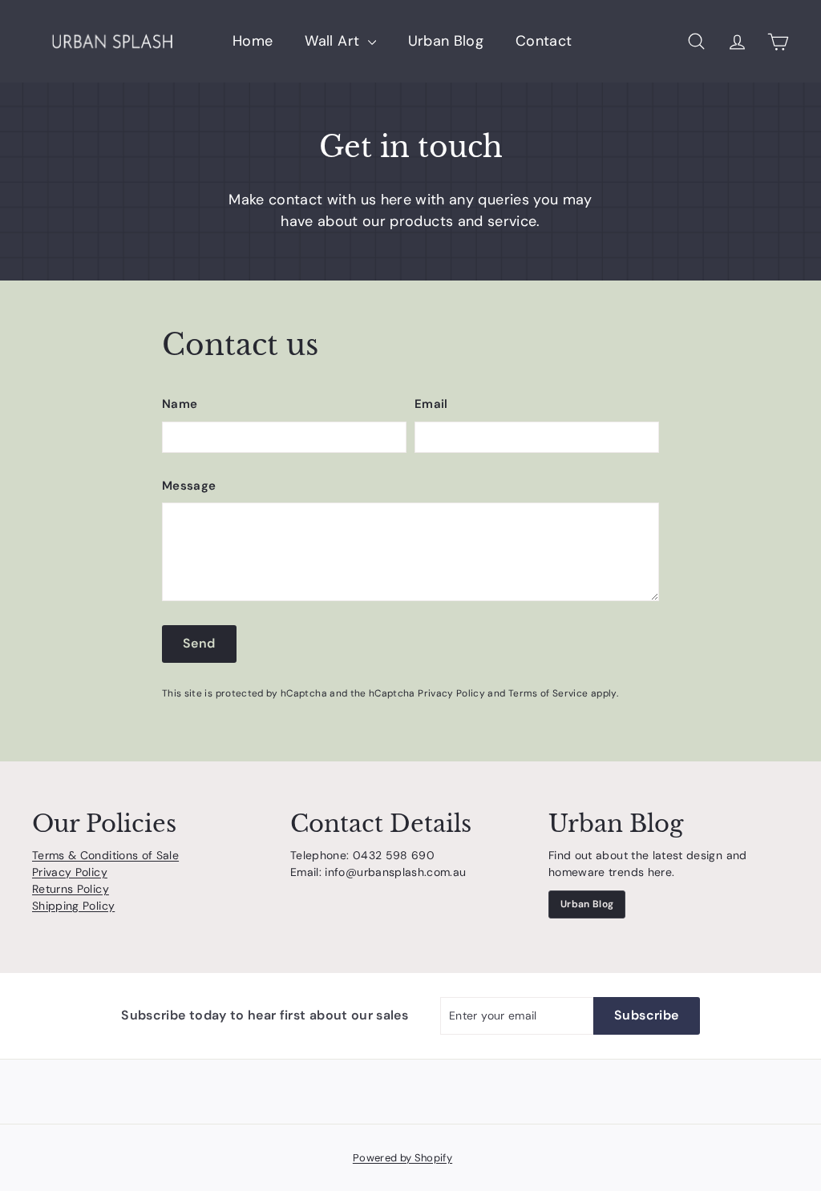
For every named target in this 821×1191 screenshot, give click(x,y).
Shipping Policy (73, 905)
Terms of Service (548, 693)
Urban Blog (446, 40)
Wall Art (334, 40)
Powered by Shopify (402, 1158)
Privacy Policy (451, 693)
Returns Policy (70, 889)
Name (179, 404)
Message (189, 486)
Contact (544, 40)
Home (253, 40)
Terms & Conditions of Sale (105, 855)
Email (431, 404)
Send (199, 643)
